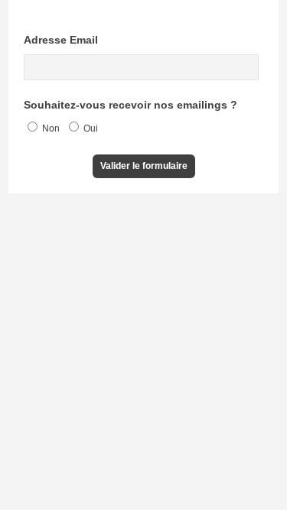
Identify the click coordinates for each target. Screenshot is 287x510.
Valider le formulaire (144, 166)
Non (50, 128)
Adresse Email (61, 40)
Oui (89, 128)
